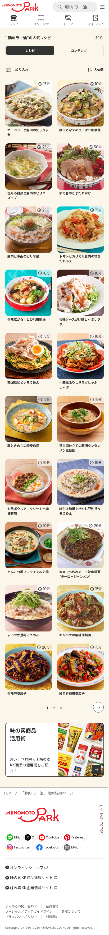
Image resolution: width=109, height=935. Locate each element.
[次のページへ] (98, 707)
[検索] (59, 7)
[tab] (79, 50)
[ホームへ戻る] (20, 7)
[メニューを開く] (102, 7)
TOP (7, 793)
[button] (75, 7)
